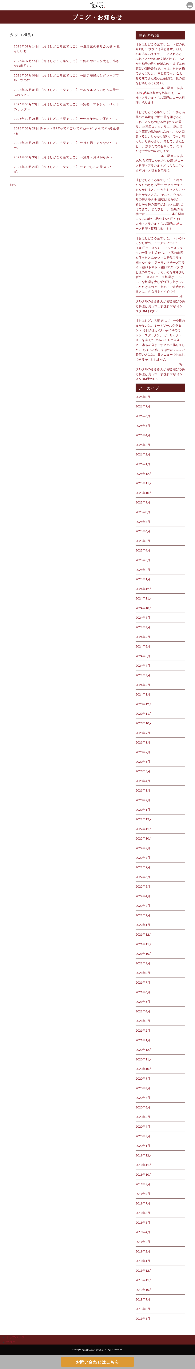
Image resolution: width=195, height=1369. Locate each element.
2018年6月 (143, 1318)
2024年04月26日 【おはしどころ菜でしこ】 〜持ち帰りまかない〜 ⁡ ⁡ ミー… (66, 145)
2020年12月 (144, 1049)
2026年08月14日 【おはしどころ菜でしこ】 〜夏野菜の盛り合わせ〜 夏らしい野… (67, 48)
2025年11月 (144, 483)
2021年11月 (144, 944)
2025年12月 (144, 473)
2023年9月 (143, 733)
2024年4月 (143, 665)
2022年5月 (143, 886)
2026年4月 (143, 435)
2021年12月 (144, 934)
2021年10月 (144, 953)
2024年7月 (143, 637)
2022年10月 (144, 838)
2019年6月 (143, 1213)
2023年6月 (143, 761)
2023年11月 (144, 713)
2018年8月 (143, 1309)
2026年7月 (143, 406)
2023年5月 (143, 771)
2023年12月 (144, 704)
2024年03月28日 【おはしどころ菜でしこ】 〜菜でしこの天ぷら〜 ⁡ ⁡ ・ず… (66, 169)
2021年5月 (143, 1001)
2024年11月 (144, 598)
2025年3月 (143, 560)
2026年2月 (143, 454)
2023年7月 (143, 752)
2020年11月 (144, 1059)
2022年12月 (144, 819)
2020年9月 (143, 1078)
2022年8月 (143, 857)
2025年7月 (143, 521)
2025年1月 (143, 579)
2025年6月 (143, 531)
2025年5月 (143, 541)
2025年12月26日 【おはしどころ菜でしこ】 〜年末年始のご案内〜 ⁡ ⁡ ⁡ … (66, 118)
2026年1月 (143, 464)
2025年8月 (143, 512)
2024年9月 (143, 617)
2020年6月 (143, 1107)
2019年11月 (144, 1165)
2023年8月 (143, 742)
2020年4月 (143, 1126)
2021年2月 (143, 1030)
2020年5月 (143, 1117)
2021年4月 (143, 1011)
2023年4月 (143, 781)
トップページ (15, 1337)
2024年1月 (143, 694)
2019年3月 (143, 1241)
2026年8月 (143, 397)
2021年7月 (143, 982)
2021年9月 (143, 963)
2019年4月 (143, 1232)
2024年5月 (143, 656)
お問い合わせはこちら (97, 1361)
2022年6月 (143, 877)
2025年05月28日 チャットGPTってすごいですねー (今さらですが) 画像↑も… (67, 130)
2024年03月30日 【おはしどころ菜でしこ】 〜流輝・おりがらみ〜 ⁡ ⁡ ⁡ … (66, 157)
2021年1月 (143, 1040)
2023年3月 (143, 790)
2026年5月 (143, 425)
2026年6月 (143, 416)
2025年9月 (143, 502)
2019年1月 (143, 1261)
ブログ (10, 1342)
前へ (13, 184)
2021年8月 (143, 972)
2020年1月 (143, 1145)
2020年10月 (144, 1068)
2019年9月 (143, 1184)
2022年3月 (143, 905)
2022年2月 (143, 915)
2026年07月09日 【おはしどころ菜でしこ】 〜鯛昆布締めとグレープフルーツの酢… (66, 77)
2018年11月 (144, 1280)
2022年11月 (144, 829)
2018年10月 (144, 1289)
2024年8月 (143, 627)
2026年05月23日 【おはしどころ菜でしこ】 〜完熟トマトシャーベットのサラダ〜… (66, 106)
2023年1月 (143, 809)
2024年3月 (143, 675)
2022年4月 (143, 896)
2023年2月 (143, 800)
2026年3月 (143, 445)
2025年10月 (144, 493)
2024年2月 (143, 685)
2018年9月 (143, 1299)
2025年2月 (143, 569)
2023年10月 (144, 723)
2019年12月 (144, 1155)
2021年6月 (143, 992)
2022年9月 (143, 848)
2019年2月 (143, 1251)
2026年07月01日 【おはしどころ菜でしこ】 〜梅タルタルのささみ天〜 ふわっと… (66, 92)
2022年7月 (143, 867)
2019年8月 (143, 1193)
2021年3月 (143, 1020)
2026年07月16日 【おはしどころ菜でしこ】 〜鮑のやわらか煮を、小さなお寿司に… (66, 63)
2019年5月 (143, 1222)
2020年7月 (143, 1097)
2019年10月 (144, 1174)
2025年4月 (143, 550)
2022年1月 (143, 924)
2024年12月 (144, 589)
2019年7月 (143, 1203)
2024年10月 (144, 608)
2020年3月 (143, 1136)
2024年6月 (143, 646)
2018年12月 (144, 1270)
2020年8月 (143, 1088)
